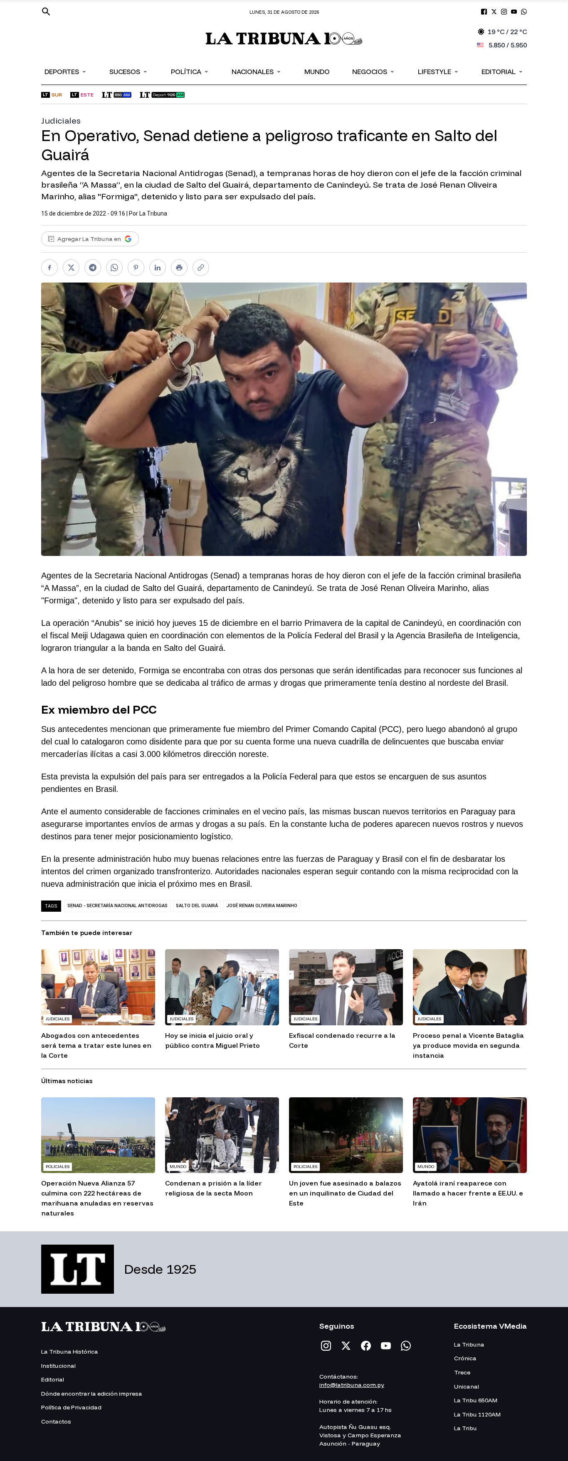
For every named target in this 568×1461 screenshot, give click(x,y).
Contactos (56, 1421)
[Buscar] (46, 12)
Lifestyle (438, 71)
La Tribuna (153, 213)
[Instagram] (326, 1345)
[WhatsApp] (405, 1345)
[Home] (284, 38)
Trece (462, 1372)
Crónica (465, 1358)
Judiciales (61, 120)
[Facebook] (366, 1345)
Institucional (58, 1365)
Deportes (65, 71)
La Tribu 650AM (475, 1400)
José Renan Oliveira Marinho (261, 905)
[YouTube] (386, 1345)
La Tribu (465, 1428)
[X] (346, 1345)
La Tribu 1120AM (477, 1414)
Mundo (317, 71)
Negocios (373, 71)
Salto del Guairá (197, 905)
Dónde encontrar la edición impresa (91, 1393)
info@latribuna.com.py (351, 1385)
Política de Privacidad (71, 1407)
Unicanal (466, 1386)
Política (190, 71)
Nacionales (257, 71)
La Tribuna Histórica (69, 1351)
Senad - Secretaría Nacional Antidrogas (117, 905)
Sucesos (128, 71)
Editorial (503, 71)
